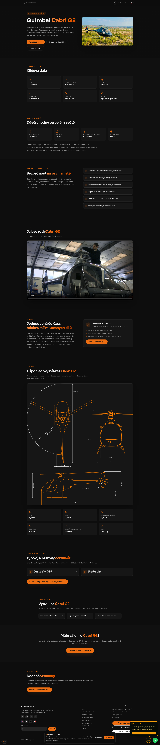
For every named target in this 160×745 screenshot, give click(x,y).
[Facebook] (22, 716)
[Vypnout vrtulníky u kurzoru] (4, 742)
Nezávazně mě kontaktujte (79, 650)
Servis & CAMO (86, 720)
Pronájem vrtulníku (87, 717)
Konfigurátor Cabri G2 (56, 42)
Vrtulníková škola (87, 715)
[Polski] (26, 721)
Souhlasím (108, 738)
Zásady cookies (117, 715)
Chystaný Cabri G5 (35, 48)
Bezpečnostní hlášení (127, 723)
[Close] (156, 723)
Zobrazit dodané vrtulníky (38, 690)
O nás (83, 709)
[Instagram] (27, 716)
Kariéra (84, 728)
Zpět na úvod (124, 3)
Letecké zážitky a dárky (89, 712)
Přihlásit (52, 729)
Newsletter (25, 725)
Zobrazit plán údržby (95, 342)
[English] (22, 721)
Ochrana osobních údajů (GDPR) (122, 709)
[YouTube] (31, 716)
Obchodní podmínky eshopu (121, 712)
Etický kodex (116, 717)
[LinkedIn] (35, 716)
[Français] (34, 721)
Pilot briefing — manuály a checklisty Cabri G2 (47, 582)
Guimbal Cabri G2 (87, 723)
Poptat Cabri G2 (34, 42)
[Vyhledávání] (114, 3)
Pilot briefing (127, 727)
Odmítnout (98, 738)
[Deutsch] (30, 721)
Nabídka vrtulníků (87, 726)
